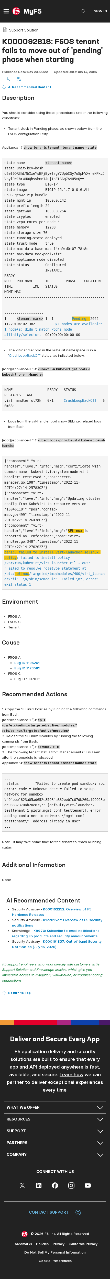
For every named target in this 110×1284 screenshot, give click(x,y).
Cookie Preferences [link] (55, 1261)
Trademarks (22, 1244)
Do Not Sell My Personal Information (55, 1252)
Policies (42, 1244)
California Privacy (83, 1244)
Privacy (58, 1244)
